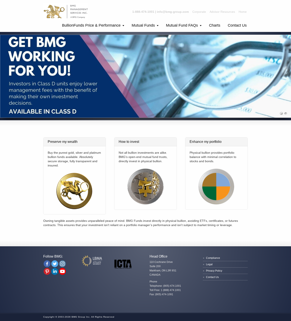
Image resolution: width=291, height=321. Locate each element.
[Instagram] (62, 263)
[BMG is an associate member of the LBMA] (92, 266)
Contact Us (237, 25)
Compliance (213, 258)
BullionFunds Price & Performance (91, 25)
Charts (214, 25)
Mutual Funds (143, 25)
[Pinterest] (47, 271)
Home (243, 11)
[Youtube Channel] (62, 271)
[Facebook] (47, 263)
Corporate (199, 11)
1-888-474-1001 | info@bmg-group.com (160, 11)
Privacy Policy (214, 270)
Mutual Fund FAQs (182, 25)
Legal (209, 264)
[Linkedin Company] (54, 271)
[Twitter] (54, 263)
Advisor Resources (222, 11)
